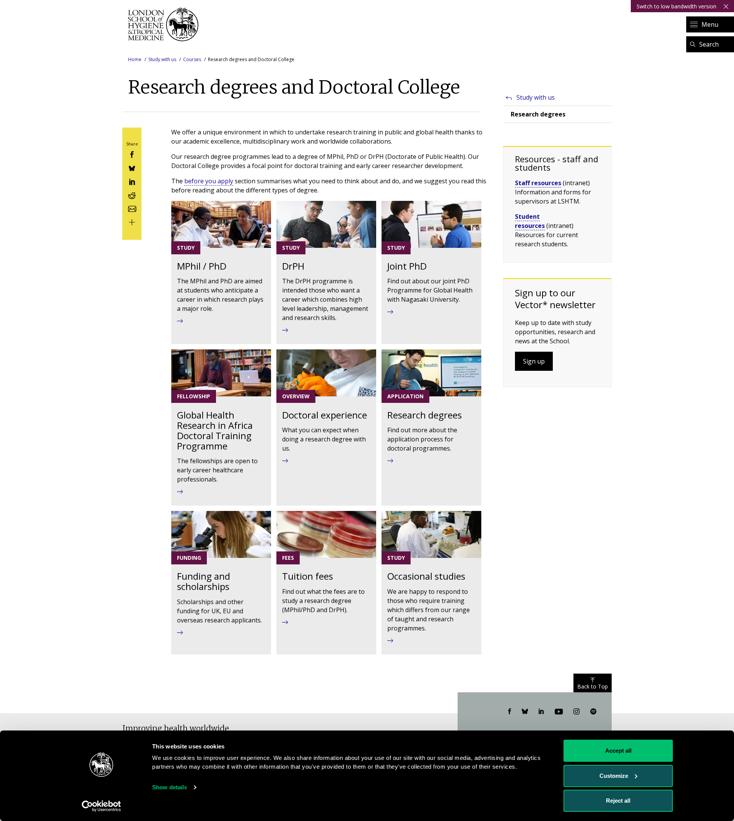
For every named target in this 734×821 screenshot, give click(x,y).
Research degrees (538, 114)
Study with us (162, 59)
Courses (192, 59)
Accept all (618, 750)
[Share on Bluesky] (132, 167)
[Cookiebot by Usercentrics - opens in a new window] (101, 806)
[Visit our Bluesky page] (525, 712)
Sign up (534, 361)
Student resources (530, 221)
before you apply (208, 181)
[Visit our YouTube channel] (559, 712)
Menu (710, 24)
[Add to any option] (132, 221)
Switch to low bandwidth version (676, 6)
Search (709, 44)
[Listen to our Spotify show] (593, 712)
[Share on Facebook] (132, 154)
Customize (613, 776)
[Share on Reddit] (132, 194)
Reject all (618, 800)
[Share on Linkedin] (132, 181)
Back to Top (592, 686)
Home (134, 59)
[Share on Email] (132, 208)
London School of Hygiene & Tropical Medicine (165, 24)
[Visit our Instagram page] (576, 712)
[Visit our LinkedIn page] (541, 712)
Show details (169, 787)
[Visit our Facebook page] (509, 712)
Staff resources (538, 183)
